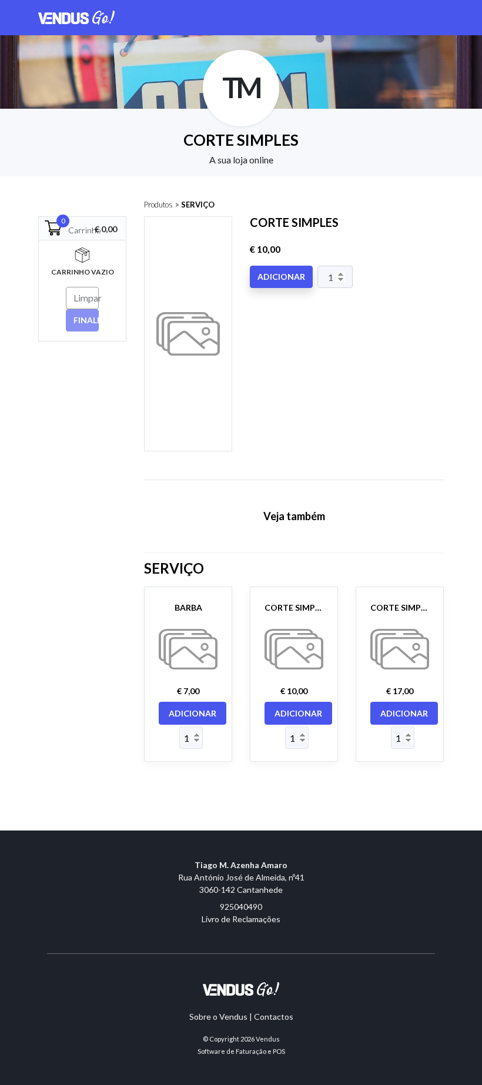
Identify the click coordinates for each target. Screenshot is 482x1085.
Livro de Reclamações (241, 919)
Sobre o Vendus (218, 1017)
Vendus (268, 1039)
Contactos (273, 1017)
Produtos (158, 204)
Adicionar (281, 277)
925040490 (241, 907)
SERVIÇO (198, 204)
